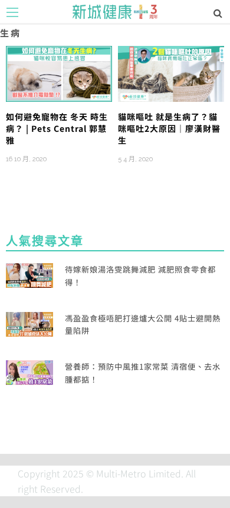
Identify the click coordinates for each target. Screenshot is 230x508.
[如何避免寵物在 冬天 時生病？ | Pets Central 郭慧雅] (59, 72)
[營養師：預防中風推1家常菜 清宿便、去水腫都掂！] (29, 371)
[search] (217, 12)
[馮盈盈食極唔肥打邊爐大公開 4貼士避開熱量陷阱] (29, 323)
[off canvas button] (12, 12)
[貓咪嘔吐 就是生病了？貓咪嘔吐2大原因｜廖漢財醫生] (171, 72)
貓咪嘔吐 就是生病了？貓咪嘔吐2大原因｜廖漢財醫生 (169, 129)
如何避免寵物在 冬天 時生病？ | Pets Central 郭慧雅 (57, 129)
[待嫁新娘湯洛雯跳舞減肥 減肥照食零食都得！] (29, 274)
